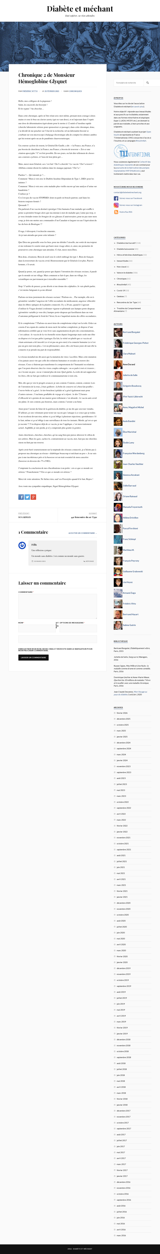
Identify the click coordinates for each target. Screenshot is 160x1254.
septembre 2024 (124, 748)
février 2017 (122, 1170)
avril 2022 (121, 814)
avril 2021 (121, 879)
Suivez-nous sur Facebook (131, 198)
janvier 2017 (122, 1176)
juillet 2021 (122, 861)
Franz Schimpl (129, 539)
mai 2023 (121, 790)
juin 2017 (121, 1146)
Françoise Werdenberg (133, 453)
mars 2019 (121, 1021)
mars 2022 (121, 820)
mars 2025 (121, 730)
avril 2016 (121, 1229)
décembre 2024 (123, 742)
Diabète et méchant (80, 8)
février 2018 (122, 1099)
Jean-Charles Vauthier (133, 464)
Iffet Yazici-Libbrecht (133, 396)
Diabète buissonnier (125, 249)
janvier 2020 (122, 962)
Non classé (121, 266)
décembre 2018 (123, 1039)
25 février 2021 (52, 91)
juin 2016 (121, 1217)
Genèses (120, 296)
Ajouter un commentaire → (83, 533)
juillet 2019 (122, 998)
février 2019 (122, 1027)
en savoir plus (138, 106)
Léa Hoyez (128, 582)
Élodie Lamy (128, 442)
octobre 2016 (123, 1194)
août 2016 (121, 1205)
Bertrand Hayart (130, 614)
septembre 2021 (124, 849)
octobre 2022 (123, 802)
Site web (57, 625)
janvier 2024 (122, 760)
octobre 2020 (123, 914)
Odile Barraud (129, 485)
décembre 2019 (123, 968)
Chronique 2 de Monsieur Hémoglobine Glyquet (46, 78)
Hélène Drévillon (130, 517)
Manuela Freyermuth (132, 507)
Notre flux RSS (126, 212)
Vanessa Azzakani (131, 475)
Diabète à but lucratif (126, 243)
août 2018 (121, 1063)
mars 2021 (121, 885)
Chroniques (75, 91)
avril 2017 (121, 1158)
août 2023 (121, 778)
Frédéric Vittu (30, 91)
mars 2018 (121, 1093)
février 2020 (122, 956)
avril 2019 (121, 1016)
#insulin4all (141, 140)
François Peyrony (131, 561)
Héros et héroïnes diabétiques (130, 255)
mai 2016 (121, 1223)
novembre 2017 (123, 1116)
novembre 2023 (123, 766)
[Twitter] (27, 497)
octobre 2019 (123, 980)
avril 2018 (121, 1087)
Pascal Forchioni (130, 528)
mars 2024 (121, 754)
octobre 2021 (123, 843)
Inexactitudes (122, 261)
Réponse (90, 561)
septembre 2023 (124, 772)
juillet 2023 (122, 784)
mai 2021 (121, 873)
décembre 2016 (123, 1182)
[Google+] (33, 497)
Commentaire (26, 592)
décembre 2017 (123, 1110)
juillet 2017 (122, 1140)
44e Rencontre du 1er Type (84, 517)
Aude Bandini (129, 421)
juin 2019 (121, 1004)
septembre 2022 (124, 808)
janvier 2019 (122, 1033)
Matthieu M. (128, 550)
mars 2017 (121, 1164)
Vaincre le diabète (124, 272)
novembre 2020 (123, 909)
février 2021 (122, 891)
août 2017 (121, 1134)
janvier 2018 (122, 1105)
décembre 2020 (123, 903)
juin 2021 (121, 867)
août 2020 (121, 920)
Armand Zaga (129, 593)
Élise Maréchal (129, 432)
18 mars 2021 (40, 561)
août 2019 (121, 992)
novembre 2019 (123, 974)
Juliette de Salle (129, 375)
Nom (21, 623)
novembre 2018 (123, 1045)
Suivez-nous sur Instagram (131, 205)
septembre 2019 (124, 986)
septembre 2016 (124, 1200)
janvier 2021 (122, 897)
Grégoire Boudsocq (132, 386)
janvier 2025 (122, 736)
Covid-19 (121, 290)
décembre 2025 (123, 719)
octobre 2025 (123, 725)
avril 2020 (121, 944)
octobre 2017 (123, 1122)
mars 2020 (121, 950)
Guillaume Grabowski (133, 571)
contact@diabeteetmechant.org (127, 192)
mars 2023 (121, 796)
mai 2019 (121, 1010)
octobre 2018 (123, 1051)
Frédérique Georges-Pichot (135, 343)
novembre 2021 (123, 837)
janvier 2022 (122, 831)
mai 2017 (121, 1152)
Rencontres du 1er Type (127, 302)
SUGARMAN (24, 517)
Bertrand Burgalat (131, 332)
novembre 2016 (123, 1188)
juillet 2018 (122, 1069)
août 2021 (121, 855)
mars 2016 (121, 1235)
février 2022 (122, 825)
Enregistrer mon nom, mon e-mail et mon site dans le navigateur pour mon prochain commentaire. (55, 649)
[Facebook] (21, 497)
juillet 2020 (122, 926)
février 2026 (122, 713)
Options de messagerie (72, 623)
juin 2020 (121, 932)
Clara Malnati (129, 353)
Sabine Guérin (129, 625)
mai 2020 (121, 938)
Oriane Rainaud (130, 496)
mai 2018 (121, 1081)
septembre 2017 (124, 1128)
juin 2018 (121, 1075)
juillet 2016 (122, 1211)
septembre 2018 (124, 1057)
